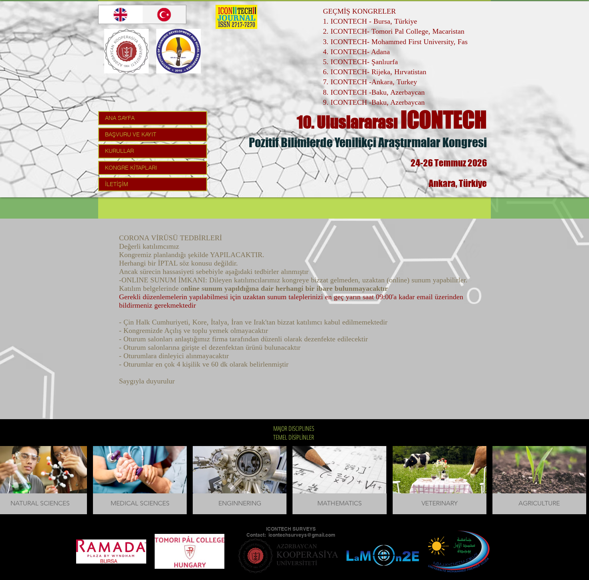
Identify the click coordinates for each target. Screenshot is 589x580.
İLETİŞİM (116, 184)
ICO (416, 119)
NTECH (459, 119)
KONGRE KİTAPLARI (131, 167)
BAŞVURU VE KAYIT (130, 134)
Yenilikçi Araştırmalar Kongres (409, 142)
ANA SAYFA (120, 118)
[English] (120, 14)
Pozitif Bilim (278, 142)
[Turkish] (164, 14)
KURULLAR (119, 150)
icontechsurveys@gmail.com (301, 535)
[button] (140, 480)
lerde (321, 142)
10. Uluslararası (349, 122)
